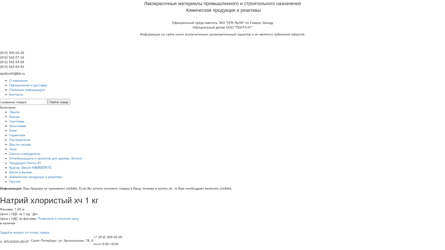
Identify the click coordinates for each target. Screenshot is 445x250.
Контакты (16, 94)
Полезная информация (27, 89)
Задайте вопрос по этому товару (25, 232)
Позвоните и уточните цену (58, 218)
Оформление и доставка (28, 85)
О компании (18, 80)
